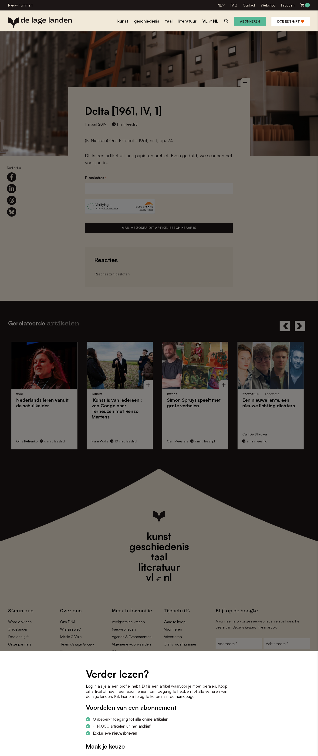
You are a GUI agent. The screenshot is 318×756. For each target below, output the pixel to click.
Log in (91, 686)
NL (220, 5)
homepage (185, 696)
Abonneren (250, 21)
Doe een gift (289, 21)
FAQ (233, 5)
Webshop (268, 5)
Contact (249, 5)
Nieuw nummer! (20, 5)
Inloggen (287, 5)
